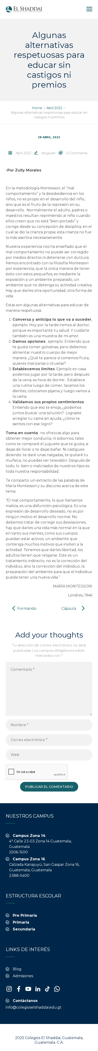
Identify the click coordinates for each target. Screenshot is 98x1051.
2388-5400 (19, 875)
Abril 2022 (23, 153)
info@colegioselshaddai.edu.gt (34, 1007)
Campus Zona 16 (29, 859)
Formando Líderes (26, 612)
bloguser (49, 153)
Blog (17, 969)
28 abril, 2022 (49, 137)
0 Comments (77, 153)
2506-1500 (18, 852)
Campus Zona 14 (29, 835)
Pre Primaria (25, 915)
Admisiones (23, 976)
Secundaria (24, 929)
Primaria (21, 922)
